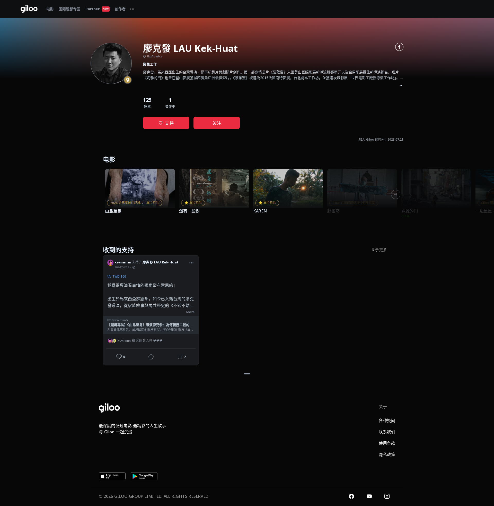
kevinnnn (122, 262)
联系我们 (387, 432)
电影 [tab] (50, 8)
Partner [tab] (97, 8)
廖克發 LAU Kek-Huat (161, 262)
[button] (191, 263)
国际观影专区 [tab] (69, 8)
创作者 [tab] (120, 8)
